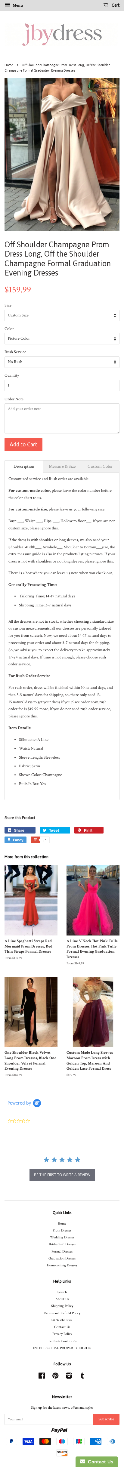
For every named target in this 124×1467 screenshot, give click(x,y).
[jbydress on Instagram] (69, 1377)
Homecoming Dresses (62, 1265)
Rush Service (15, 352)
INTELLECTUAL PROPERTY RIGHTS (62, 1348)
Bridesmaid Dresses (62, 1244)
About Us (62, 1299)
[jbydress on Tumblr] (82, 1377)
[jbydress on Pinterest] (55, 1377)
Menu (17, 5)
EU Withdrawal (62, 1320)
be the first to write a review (62, 1174)
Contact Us (62, 1327)
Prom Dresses (62, 1230)
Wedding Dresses (62, 1237)
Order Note (14, 399)
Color (9, 328)
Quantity (12, 375)
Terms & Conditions (62, 1341)
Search (62, 1292)
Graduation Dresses (62, 1258)
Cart (115, 5)
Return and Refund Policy (62, 1313)
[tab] (24, 466)
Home (9, 65)
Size (8, 305)
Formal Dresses (62, 1251)
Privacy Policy (62, 1334)
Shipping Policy (62, 1306)
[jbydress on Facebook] (41, 1377)
